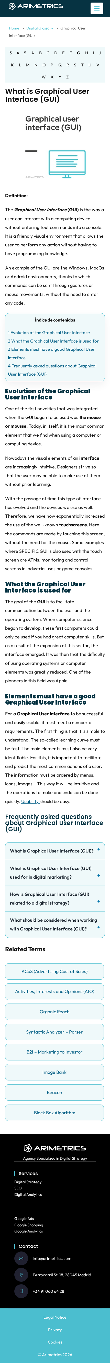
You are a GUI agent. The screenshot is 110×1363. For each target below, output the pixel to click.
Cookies (55, 1342)
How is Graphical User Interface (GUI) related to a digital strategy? (49, 898)
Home (14, 28)
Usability (30, 801)
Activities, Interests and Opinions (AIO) (54, 991)
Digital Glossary (39, 28)
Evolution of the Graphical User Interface (49, 332)
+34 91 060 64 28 (48, 1291)
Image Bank (54, 1072)
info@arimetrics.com (52, 1258)
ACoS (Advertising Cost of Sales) (54, 971)
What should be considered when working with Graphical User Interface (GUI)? (53, 924)
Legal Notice (55, 1317)
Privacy (55, 1329)
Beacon (54, 1092)
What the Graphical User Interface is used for (53, 341)
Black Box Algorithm (54, 1113)
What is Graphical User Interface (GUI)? (52, 851)
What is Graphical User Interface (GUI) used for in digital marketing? (50, 872)
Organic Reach (55, 1012)
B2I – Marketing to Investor (55, 1052)
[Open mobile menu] (97, 8)
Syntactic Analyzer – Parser (54, 1032)
